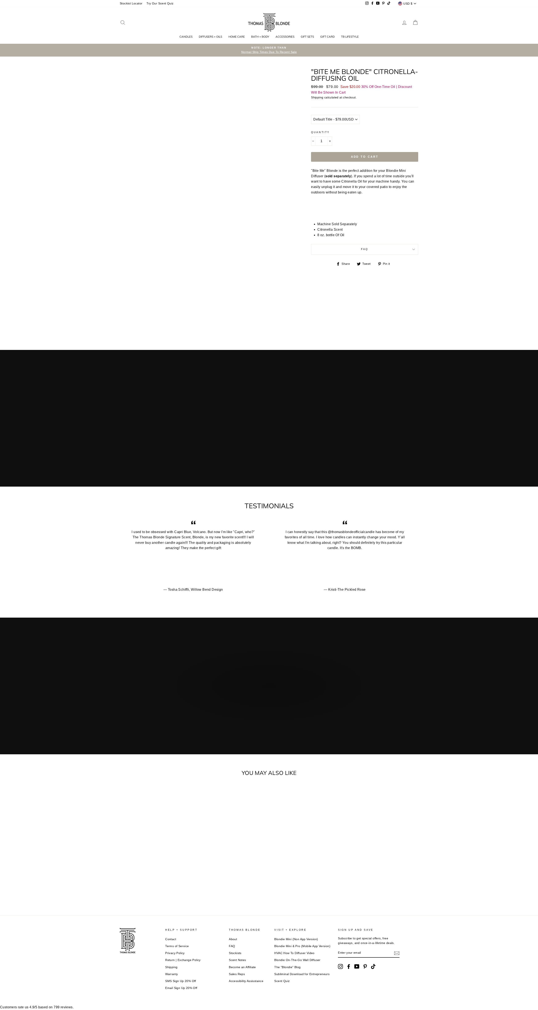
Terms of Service (177, 946)
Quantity (320, 132)
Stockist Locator (131, 3)
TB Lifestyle (350, 36)
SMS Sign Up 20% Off (180, 981)
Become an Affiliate (242, 967)
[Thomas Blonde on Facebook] (348, 966)
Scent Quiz (282, 981)
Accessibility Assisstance (246, 981)
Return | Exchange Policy (183, 960)
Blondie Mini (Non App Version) (296, 939)
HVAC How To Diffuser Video (294, 953)
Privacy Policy (175, 953)
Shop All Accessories (296, 710)
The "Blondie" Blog (287, 967)
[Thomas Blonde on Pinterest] (365, 966)
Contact (170, 939)
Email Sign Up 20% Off (181, 988)
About (233, 939)
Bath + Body (260, 36)
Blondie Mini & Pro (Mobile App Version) (302, 946)
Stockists (235, 953)
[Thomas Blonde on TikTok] (373, 966)
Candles (186, 36)
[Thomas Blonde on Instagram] (340, 966)
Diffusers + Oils (210, 36)
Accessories (285, 36)
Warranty (171, 974)
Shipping (317, 97)
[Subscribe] (397, 953)
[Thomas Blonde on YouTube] (356, 966)
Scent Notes (237, 960)
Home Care (236, 36)
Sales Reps (237, 974)
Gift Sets (307, 36)
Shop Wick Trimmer (236, 710)
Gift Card (327, 36)
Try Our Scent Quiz (159, 3)
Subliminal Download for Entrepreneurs (302, 974)
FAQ (364, 249)
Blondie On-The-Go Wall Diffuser (297, 960)
